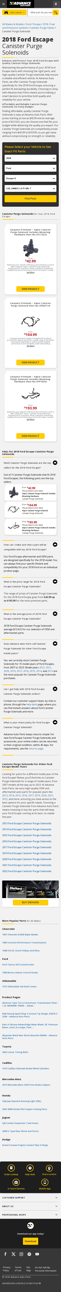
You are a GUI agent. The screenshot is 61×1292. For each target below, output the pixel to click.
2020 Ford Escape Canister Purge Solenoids (26, 859)
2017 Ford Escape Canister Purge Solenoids (26, 847)
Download (30, 1241)
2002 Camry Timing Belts (15, 1052)
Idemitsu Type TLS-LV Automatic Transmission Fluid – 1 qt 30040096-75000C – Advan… (30, 1004)
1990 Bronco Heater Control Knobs (20, 972)
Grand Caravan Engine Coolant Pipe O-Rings (25, 1145)
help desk (31, 704)
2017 (19, 671)
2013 (50, 671)
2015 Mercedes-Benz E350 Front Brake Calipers (26, 1084)
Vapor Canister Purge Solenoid (35, 510)
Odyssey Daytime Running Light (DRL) (21, 1101)
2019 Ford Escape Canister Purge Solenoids (26, 853)
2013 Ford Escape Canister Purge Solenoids (26, 823)
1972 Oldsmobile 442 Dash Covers (19, 986)
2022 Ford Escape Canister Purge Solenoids (26, 871)
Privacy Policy (6, 1269)
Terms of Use (18, 1269)
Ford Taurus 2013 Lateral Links (18, 964)
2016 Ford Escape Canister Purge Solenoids (26, 841)
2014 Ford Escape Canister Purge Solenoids (26, 829)
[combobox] (44, 12)
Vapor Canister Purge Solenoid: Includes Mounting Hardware (39, 494)
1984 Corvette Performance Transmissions (24, 942)
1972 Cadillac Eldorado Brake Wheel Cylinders (25, 1068)
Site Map (28, 1269)
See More (30, 272)
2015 (32, 671)
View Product (30, 289)
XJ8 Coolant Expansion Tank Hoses (20, 1123)
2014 (39, 671)
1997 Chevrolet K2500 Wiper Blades (20, 934)
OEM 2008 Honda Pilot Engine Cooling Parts (24, 1109)
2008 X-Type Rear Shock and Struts (20, 1131)
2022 (42, 667)
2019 (13, 671)
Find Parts (30, 198)
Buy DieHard (30, 902)
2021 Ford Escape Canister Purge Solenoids (26, 865)
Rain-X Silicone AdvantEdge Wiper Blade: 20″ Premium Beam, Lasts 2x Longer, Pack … (30, 1026)
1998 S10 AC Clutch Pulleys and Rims (21, 950)
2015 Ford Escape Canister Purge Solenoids (26, 835)
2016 (26, 671)
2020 (6, 671)
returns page (36, 748)
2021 (48, 667)
